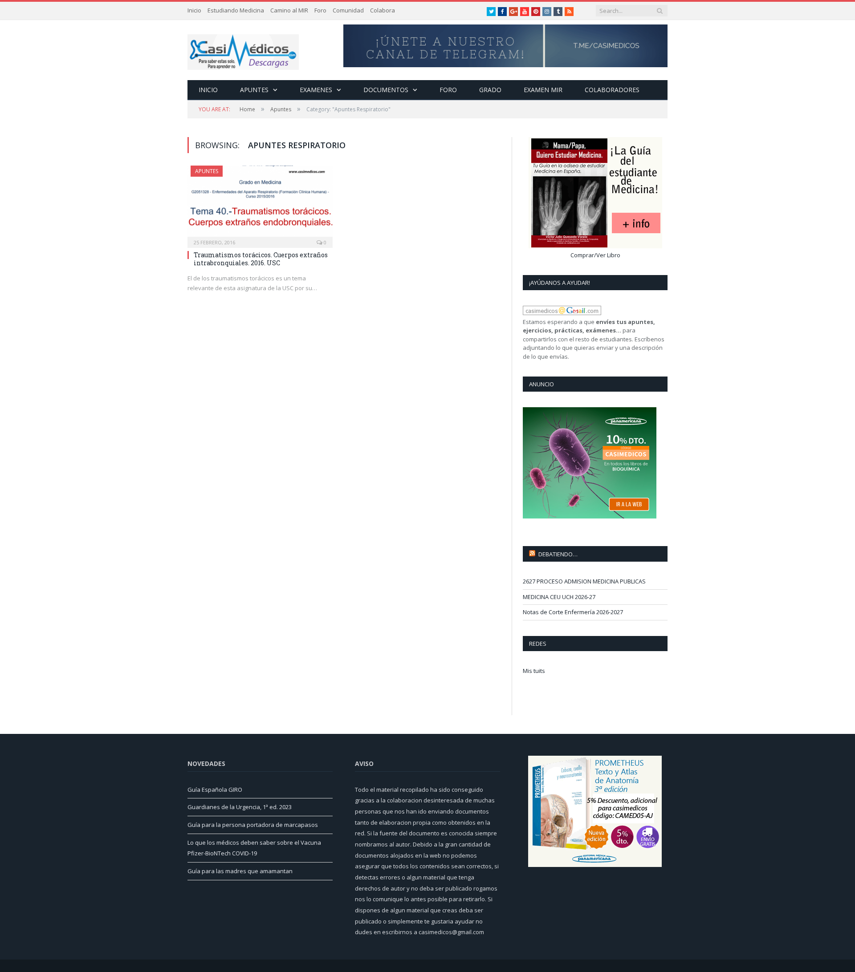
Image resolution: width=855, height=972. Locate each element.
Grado (490, 89)
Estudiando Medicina (236, 10)
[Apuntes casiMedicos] (243, 50)
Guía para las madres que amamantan (240, 871)
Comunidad (348, 10)
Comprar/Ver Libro (595, 255)
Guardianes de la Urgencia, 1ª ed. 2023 (239, 807)
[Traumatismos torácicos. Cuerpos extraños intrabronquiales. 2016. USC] (260, 204)
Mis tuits (534, 671)
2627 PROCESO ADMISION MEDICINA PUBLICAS (584, 581)
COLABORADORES (612, 89)
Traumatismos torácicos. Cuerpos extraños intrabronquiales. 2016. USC (261, 259)
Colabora (382, 10)
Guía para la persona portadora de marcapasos (252, 825)
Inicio (194, 10)
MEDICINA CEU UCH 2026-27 (559, 597)
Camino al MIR (289, 10)
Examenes (316, 89)
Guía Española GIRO (214, 790)
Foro (320, 10)
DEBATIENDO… (558, 554)
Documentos (385, 89)
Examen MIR (543, 89)
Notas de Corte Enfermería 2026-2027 (573, 612)
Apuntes (254, 89)
